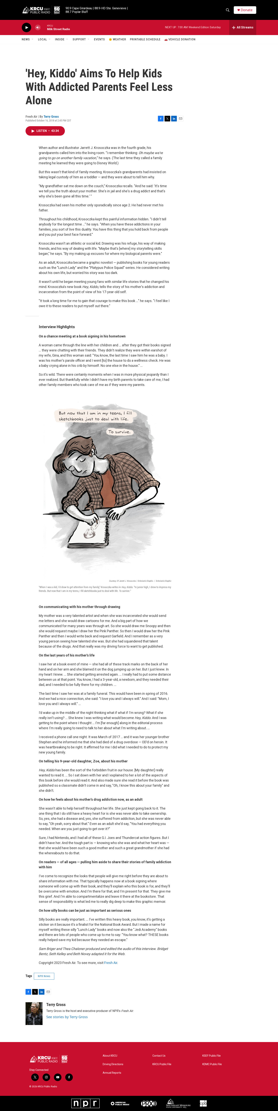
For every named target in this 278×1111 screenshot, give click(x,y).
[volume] (38, 27)
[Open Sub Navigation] (32, 39)
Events (99, 39)
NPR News (44, 976)
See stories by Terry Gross (67, 1017)
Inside (59, 39)
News (26, 39)
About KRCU (110, 1055)
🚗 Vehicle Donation (180, 39)
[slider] (43, 27)
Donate (246, 10)
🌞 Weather (117, 39)
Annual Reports (112, 1072)
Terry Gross (51, 116)
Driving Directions (113, 1064)
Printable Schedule (145, 39)
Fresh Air (110, 963)
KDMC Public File (212, 1064)
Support (79, 39)
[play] (26, 27)
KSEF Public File (211, 1055)
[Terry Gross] (34, 1013)
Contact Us (158, 1055)
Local (42, 39)
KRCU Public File (161, 1064)
